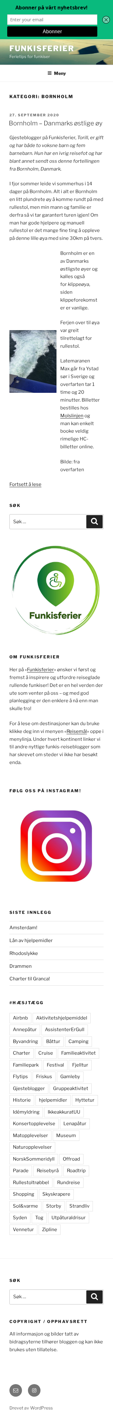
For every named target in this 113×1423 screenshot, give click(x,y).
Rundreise (68, 1182)
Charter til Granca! (29, 979)
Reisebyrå (48, 1170)
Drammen (20, 966)
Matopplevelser (30, 1135)
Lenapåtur (74, 1123)
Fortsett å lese (25, 484)
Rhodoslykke (23, 953)
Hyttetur (84, 1100)
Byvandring (25, 1041)
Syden (20, 1217)
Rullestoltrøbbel (31, 1182)
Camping (78, 1041)
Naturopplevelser (32, 1147)
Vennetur (23, 1229)
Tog (39, 1217)
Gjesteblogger (29, 1088)
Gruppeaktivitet (70, 1088)
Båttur (53, 1041)
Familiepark (26, 1065)
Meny (60, 73)
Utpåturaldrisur (68, 1217)
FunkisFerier (41, 48)
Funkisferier (40, 669)
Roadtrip (76, 1170)
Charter (21, 1053)
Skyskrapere (56, 1194)
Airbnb (20, 1018)
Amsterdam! (23, 927)
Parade (21, 1170)
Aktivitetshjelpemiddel (61, 1018)
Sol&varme (25, 1206)
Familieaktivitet (78, 1053)
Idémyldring (26, 1112)
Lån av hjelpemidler (31, 940)
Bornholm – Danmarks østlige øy (55, 123)
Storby (53, 1206)
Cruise (45, 1053)
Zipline (49, 1229)
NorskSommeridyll (34, 1159)
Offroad (71, 1159)
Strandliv (79, 1206)
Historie (22, 1100)
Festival (55, 1065)
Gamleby (70, 1076)
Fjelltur (80, 1065)
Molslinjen (71, 416)
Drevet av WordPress (31, 1407)
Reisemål (77, 731)
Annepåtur (25, 1029)
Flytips (20, 1076)
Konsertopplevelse (34, 1123)
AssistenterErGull (64, 1029)
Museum (66, 1135)
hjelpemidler (53, 1100)
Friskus (44, 1076)
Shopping (23, 1194)
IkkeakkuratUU (64, 1112)
